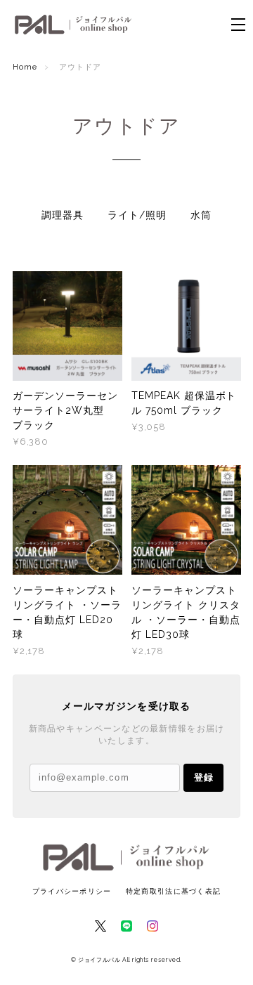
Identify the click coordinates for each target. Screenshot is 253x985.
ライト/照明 (137, 215)
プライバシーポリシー (72, 891)
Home (25, 67)
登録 (204, 777)
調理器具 (62, 215)
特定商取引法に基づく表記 (173, 891)
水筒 (201, 215)
